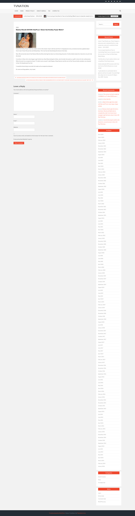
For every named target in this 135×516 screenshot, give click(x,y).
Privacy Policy (30, 11)
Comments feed (102, 498)
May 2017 (100, 351)
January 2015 (101, 431)
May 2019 (100, 296)
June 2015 (100, 417)
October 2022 (101, 183)
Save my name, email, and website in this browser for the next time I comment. (33, 135)
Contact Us (55, 11)
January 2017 (101, 362)
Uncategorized (101, 482)
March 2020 (101, 267)
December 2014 (102, 434)
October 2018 (101, 316)
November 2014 (102, 437)
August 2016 (101, 376)
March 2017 (101, 356)
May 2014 (100, 454)
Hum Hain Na (107, 99)
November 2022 (102, 180)
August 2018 (101, 322)
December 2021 (102, 206)
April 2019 (100, 299)
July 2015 (100, 414)
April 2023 (100, 166)
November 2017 (102, 333)
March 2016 (101, 391)
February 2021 (101, 235)
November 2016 (102, 368)
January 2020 (101, 273)
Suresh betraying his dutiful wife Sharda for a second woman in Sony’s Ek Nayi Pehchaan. (108, 122)
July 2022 (100, 192)
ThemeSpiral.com (81, 513)
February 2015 (101, 428)
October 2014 (101, 440)
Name (15, 114)
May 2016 (100, 385)
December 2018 (102, 310)
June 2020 (100, 258)
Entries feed (101, 496)
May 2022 (100, 198)
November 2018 (102, 313)
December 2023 (102, 146)
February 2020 (101, 270)
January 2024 (101, 143)
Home (16, 11)
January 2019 (101, 307)
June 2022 (100, 195)
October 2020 (101, 247)
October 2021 (101, 212)
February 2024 (101, 140)
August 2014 (101, 446)
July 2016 (100, 379)
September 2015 (102, 408)
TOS (49, 11)
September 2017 (102, 339)
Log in (99, 493)
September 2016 (102, 374)
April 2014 (100, 457)
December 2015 (102, 400)
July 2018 (100, 325)
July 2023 (100, 157)
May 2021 (100, 226)
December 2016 (102, 365)
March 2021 (101, 232)
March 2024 (101, 137)
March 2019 (101, 301)
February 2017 (101, 359)
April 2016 (100, 388)
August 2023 (101, 154)
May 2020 (100, 261)
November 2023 (102, 149)
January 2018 (101, 327)
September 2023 (102, 151)
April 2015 (100, 423)
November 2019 (102, 278)
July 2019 (100, 290)
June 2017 (100, 348)
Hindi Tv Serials (41, 11)
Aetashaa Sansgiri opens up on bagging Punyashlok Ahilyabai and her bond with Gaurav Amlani (41, 77)
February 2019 (101, 304)
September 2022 (102, 186)
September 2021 (102, 215)
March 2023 (101, 169)
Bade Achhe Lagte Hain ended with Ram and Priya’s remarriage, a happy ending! (108, 104)
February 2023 (101, 172)
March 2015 (101, 426)
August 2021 (101, 218)
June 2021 (100, 224)
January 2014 (101, 466)
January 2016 (101, 397)
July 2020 (100, 255)
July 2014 (100, 449)
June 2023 (100, 160)
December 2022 (102, 177)
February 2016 (101, 394)
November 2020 (102, 244)
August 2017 (101, 342)
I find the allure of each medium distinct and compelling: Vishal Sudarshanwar (108, 60)
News (21, 11)
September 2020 (102, 250)
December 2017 (102, 330)
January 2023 (101, 174)
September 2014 (102, 443)
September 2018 (102, 319)
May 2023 (100, 163)
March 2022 (101, 203)
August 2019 (101, 287)
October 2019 (101, 281)
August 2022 (101, 189)
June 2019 (100, 293)
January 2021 (101, 238)
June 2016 (100, 382)
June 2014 (100, 452)
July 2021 (100, 221)
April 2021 (100, 229)
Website (16, 127)
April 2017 (100, 353)
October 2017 (101, 336)
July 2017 (100, 345)
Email (15, 120)
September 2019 (102, 284)
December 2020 (102, 241)
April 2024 (100, 134)
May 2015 (100, 420)
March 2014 (101, 460)
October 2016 (101, 371)
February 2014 (101, 463)
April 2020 (100, 264)
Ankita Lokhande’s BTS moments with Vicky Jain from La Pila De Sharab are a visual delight (108, 66)
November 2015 (102, 402)
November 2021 (102, 209)
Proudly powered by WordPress (57, 513)
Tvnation (21, 6)
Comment (16, 93)
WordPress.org (101, 501)
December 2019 (102, 275)
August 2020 (101, 252)
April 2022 (100, 200)
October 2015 (101, 405)
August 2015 (101, 411)
